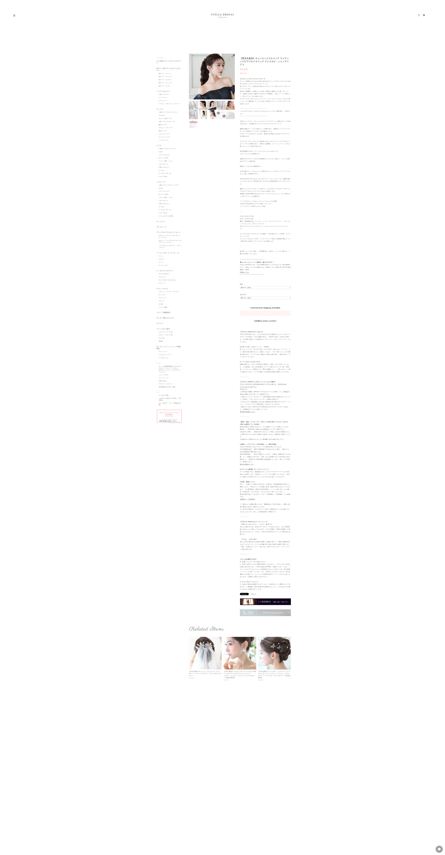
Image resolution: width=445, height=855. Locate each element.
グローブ (161, 259)
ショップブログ (163, 375)
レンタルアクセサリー (165, 271)
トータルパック (163, 358)
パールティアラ (163, 140)
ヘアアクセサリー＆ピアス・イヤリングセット (170, 246)
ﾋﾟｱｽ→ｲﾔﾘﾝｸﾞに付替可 (166, 216)
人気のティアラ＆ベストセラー (168, 112)
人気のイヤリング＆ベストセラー (169, 185)
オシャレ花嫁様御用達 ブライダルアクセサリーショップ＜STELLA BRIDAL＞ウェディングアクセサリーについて (170, 369)
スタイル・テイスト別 (166, 332)
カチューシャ (163, 100)
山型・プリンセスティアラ (167, 121)
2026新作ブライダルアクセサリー (168, 62)
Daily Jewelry (162, 289)
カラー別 (161, 338)
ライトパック (163, 351)
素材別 (161, 341)
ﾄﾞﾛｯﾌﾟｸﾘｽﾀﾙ (163, 176)
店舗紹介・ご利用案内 (247, 499)
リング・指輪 (163, 307)
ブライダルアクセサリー (248, 387)
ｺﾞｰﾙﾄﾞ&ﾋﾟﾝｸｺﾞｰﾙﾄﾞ (165, 173)
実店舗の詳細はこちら (247, 412)
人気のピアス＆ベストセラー (168, 148)
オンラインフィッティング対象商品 (168, 348)
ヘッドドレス (163, 97)
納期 (241, 284)
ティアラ (159, 109)
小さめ (161, 152)
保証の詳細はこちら (247, 464)
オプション (162, 283)
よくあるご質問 (163, 395)
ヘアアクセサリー (163, 91)
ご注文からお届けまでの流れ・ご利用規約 (170, 399)
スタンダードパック (165, 355)
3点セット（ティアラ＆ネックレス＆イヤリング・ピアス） (170, 241)
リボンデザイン (163, 164)
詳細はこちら (244, 272)
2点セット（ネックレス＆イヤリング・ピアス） (169, 236)
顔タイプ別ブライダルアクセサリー (168, 69)
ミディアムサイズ (164, 155)
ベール (161, 256)
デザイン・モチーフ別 (166, 335)
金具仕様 (243, 294)
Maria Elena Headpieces (167, 280)
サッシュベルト (163, 265)
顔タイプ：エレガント (166, 79)
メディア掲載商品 (163, 313)
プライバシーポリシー (166, 384)
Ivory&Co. (162, 115)
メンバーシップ (163, 378)
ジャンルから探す (163, 329)
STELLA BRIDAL (164, 274)
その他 (161, 304)
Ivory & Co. (162, 277)
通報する (253, 594)
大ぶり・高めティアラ (166, 118)
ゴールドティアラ (164, 137)
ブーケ (161, 262)
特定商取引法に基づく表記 (167, 387)
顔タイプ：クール (164, 86)
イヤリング (160, 182)
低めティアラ (163, 131)
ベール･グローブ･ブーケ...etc (168, 253)
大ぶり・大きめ (163, 158)
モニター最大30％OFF (165, 318)
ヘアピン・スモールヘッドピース (169, 104)
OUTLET (160, 323)
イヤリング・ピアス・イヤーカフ (169, 291)
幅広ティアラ (163, 124)
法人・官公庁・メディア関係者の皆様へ (170, 404)
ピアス (159, 146)
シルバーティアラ (164, 134)
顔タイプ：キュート (165, 73)
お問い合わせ (163, 381)
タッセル (161, 170)
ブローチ (161, 301)
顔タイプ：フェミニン (166, 76)
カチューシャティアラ (166, 127)
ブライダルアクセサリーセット (168, 232)
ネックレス (160, 222)
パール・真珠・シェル (166, 161)
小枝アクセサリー (164, 94)
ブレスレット (161, 227)
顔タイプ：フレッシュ (166, 83)
